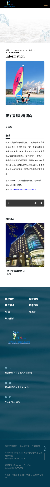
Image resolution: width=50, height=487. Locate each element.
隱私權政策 (24, 446)
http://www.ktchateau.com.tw (23, 189)
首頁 (7, 50)
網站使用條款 (11, 446)
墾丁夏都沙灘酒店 (12, 53)
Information (19, 50)
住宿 (30, 50)
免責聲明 (36, 446)
